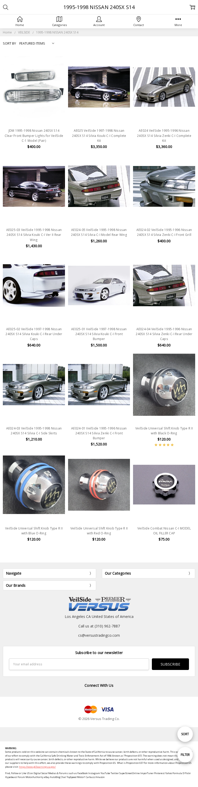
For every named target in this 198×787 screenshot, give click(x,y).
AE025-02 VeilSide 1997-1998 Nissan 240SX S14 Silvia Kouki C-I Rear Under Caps (33, 334)
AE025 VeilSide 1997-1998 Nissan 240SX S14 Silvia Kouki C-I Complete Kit (99, 135)
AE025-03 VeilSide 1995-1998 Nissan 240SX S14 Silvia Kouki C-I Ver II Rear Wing (34, 235)
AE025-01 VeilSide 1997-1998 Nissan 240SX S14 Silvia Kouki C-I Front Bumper (99, 334)
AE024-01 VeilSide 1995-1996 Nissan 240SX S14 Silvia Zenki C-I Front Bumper (99, 433)
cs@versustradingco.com (99, 635)
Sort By (9, 43)
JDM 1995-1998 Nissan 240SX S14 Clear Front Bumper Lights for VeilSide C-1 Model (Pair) (34, 135)
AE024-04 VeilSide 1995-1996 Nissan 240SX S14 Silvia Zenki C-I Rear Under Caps (164, 334)
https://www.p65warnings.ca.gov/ (37, 766)
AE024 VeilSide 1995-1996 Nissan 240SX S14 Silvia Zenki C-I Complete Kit (164, 135)
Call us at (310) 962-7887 (99, 626)
